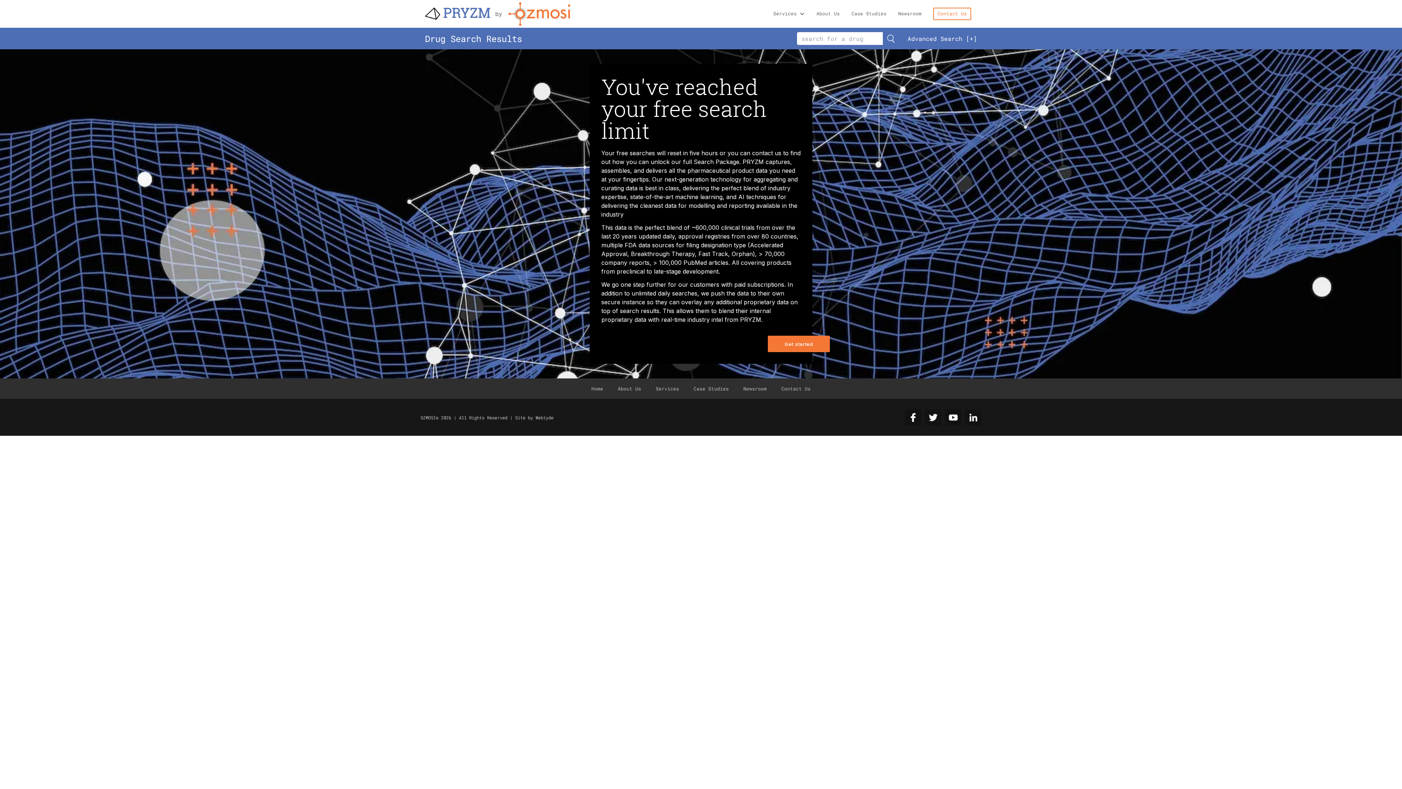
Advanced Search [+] (942, 38)
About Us (828, 13)
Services (785, 13)
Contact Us (952, 13)
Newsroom (910, 13)
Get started (799, 344)
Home (597, 388)
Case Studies (868, 13)
